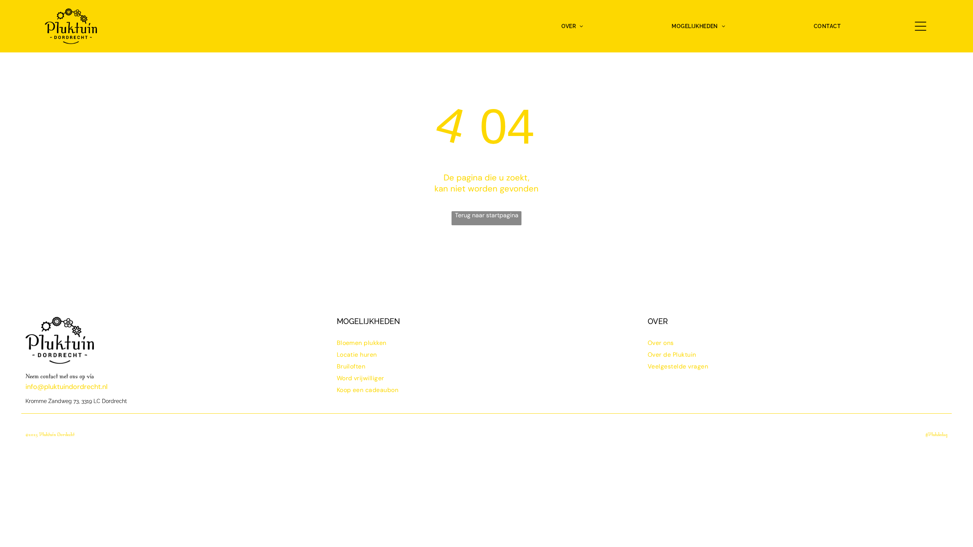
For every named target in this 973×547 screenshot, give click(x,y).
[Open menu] (920, 26)
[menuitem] (572, 26)
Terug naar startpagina (486, 215)
